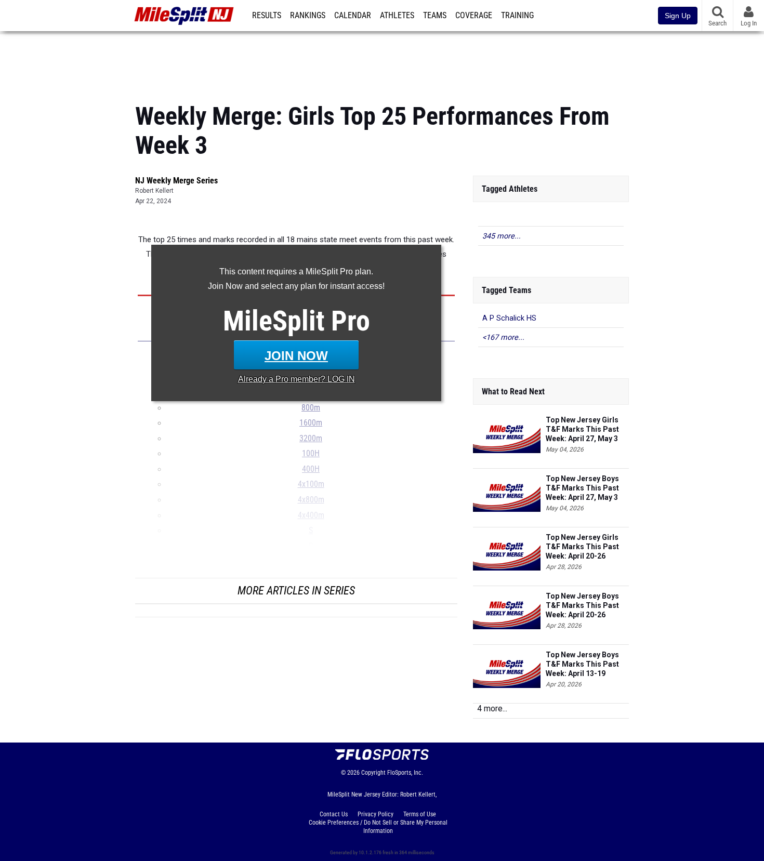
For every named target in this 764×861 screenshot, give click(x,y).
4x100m (311, 484)
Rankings (307, 15)
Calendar (352, 15)
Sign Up (678, 15)
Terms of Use (419, 814)
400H (311, 469)
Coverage (473, 15)
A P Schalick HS (509, 318)
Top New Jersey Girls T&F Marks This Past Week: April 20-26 (582, 546)
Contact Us (334, 814)
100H (311, 453)
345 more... (501, 236)
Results (266, 15)
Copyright (373, 772)
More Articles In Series (296, 590)
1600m (310, 423)
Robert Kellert (154, 190)
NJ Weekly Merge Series (176, 181)
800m (310, 408)
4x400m (311, 515)
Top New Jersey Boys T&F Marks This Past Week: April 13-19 (582, 664)
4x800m (311, 500)
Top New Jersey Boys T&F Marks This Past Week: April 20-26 (582, 605)
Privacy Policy (375, 814)
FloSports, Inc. (405, 772)
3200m (310, 438)
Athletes (397, 15)
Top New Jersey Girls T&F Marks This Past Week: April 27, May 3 (582, 429)
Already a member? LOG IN (296, 379)
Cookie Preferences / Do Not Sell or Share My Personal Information (378, 826)
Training (517, 15)
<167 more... (503, 337)
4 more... (492, 708)
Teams (434, 15)
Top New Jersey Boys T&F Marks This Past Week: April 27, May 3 (582, 487)
